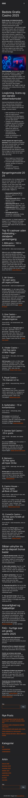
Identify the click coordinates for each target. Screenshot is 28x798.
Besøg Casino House (14, 506)
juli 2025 (4, 777)
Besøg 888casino (17, 270)
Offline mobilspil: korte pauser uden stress (13, 729)
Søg (3, 704)
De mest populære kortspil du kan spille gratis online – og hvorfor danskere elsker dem (13, 720)
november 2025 (6, 768)
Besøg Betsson (10, 478)
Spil (3, 747)
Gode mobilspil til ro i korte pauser (11, 731)
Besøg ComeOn (16, 538)
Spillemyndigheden (7, 624)
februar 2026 (5, 763)
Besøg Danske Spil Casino (18, 450)
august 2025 (5, 775)
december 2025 (6, 766)
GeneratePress (20, 795)
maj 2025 (4, 780)
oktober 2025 (5, 770)
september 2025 (6, 773)
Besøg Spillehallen (18, 423)
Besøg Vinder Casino (15, 370)
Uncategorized (6, 749)
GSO (4, 3)
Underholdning (13, 693)
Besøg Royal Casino (15, 397)
